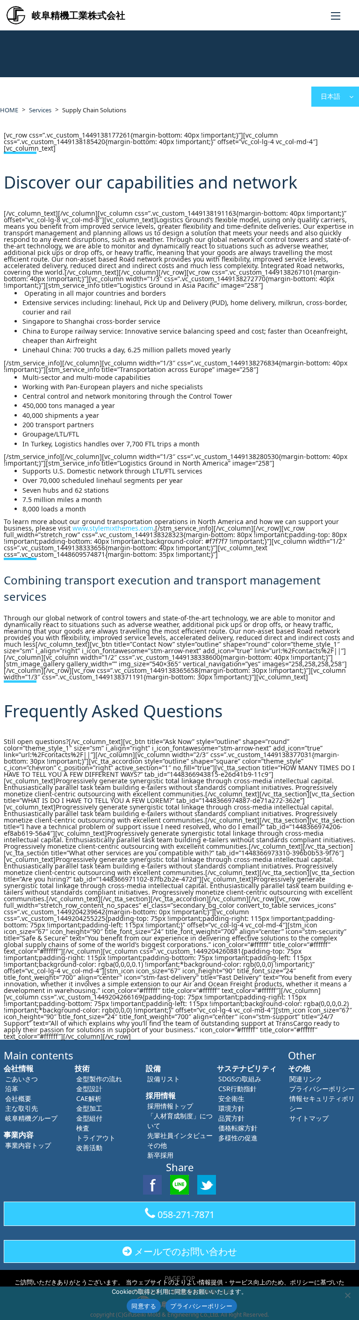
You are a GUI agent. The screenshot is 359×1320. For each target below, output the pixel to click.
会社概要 (18, 1098)
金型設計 (89, 1088)
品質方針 (231, 1118)
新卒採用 (160, 1155)
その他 (157, 1145)
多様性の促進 (238, 1137)
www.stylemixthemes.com (112, 528)
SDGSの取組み (239, 1078)
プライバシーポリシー (322, 1088)
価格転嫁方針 (238, 1127)
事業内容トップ (28, 1145)
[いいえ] (347, 1295)
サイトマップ (309, 1118)
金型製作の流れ (99, 1078)
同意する (143, 1306)
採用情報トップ (170, 1105)
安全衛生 (231, 1098)
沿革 (11, 1088)
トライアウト (95, 1137)
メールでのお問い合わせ (185, 1251)
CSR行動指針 (237, 1088)
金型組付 (89, 1118)
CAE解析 (88, 1098)
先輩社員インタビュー (180, 1135)
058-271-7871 (186, 1214)
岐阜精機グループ (31, 1118)
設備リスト (163, 1078)
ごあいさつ (21, 1078)
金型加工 (89, 1108)
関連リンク (305, 1078)
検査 (82, 1127)
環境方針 (231, 1108)
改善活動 (89, 1147)
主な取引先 (21, 1108)
